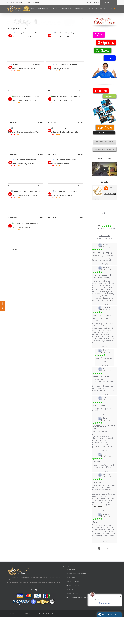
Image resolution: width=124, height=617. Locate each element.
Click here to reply (105, 603)
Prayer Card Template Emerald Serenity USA (23, 69)
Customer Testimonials (56, 613)
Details (41, 59)
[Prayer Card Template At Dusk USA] (25, 33)
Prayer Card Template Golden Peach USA (22, 100)
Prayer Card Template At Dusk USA (20, 37)
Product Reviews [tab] (104, 238)
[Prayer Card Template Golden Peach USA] (25, 96)
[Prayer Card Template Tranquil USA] (65, 191)
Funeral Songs (71, 569)
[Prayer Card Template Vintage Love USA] (25, 223)
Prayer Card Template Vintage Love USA (22, 227)
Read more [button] (109, 300)
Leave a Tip (65, 613)
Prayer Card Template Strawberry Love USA (23, 195)
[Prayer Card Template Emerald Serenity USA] (25, 65)
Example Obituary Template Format (76, 573)
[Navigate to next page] (112, 548)
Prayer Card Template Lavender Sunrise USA (63, 100)
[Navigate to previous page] (96, 548)
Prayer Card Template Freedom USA (60, 69)
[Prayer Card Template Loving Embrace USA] (65, 128)
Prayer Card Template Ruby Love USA (21, 164)
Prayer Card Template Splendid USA (60, 164)
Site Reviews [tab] (104, 235)
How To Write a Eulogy (73, 581)
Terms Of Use (46, 613)
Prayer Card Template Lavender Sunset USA (23, 132)
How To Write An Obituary (74, 585)
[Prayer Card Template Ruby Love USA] (25, 160)
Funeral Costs (70, 589)
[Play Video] (104, 169)
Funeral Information (70, 567)
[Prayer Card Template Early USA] (65, 33)
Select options (13, 59)
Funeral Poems (71, 577)
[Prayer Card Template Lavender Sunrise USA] (65, 96)
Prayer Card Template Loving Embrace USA (63, 132)
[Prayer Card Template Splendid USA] (65, 160)
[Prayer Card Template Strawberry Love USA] (25, 191)
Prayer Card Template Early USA (59, 37)
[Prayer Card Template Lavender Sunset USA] (25, 128)
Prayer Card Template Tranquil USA (60, 195)
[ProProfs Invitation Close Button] (120, 596)
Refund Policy (39, 613)
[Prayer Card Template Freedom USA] (65, 65)
